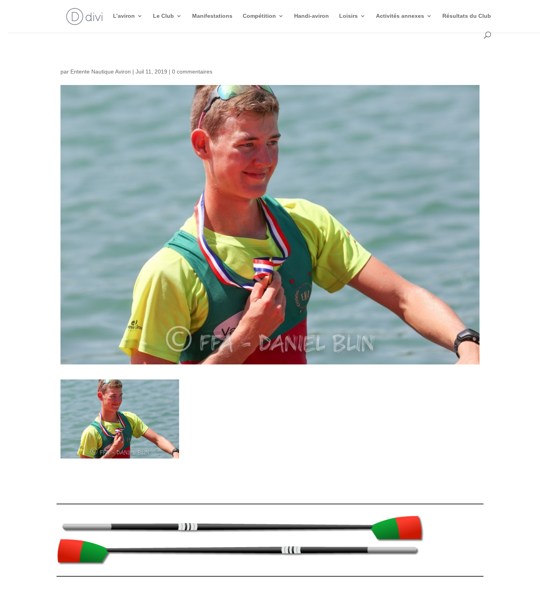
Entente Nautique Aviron (100, 71)
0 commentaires (192, 71)
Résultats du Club (466, 16)
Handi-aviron (311, 16)
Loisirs (348, 16)
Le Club (163, 16)
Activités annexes (400, 16)
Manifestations (212, 16)
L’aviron (124, 16)
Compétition (259, 16)
